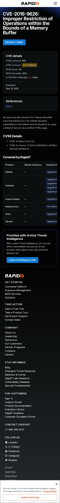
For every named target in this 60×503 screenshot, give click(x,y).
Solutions (10, 297)
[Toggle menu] (55, 3)
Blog (7, 367)
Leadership (11, 336)
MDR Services (13, 293)
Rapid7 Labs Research (17, 378)
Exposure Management (18, 290)
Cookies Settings (30, 497)
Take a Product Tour (16, 312)
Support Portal (13, 402)
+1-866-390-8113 (14, 429)
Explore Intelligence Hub (22, 260)
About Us (10, 332)
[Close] (56, 484)
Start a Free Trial (14, 308)
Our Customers (13, 343)
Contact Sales (12, 319)
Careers (9, 354)
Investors (10, 350)
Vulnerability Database (17, 381)
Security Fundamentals (17, 385)
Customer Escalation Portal (20, 416)
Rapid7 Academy (14, 413)
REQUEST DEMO (14, 42)
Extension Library (14, 409)
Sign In (9, 398)
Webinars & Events (15, 374)
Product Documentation (18, 405)
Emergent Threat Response (20, 371)
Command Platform (16, 286)
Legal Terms (10, 472)
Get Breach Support (16, 316)
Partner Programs (15, 347)
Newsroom (11, 339)
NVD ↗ (9, 106)
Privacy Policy (11, 476)
